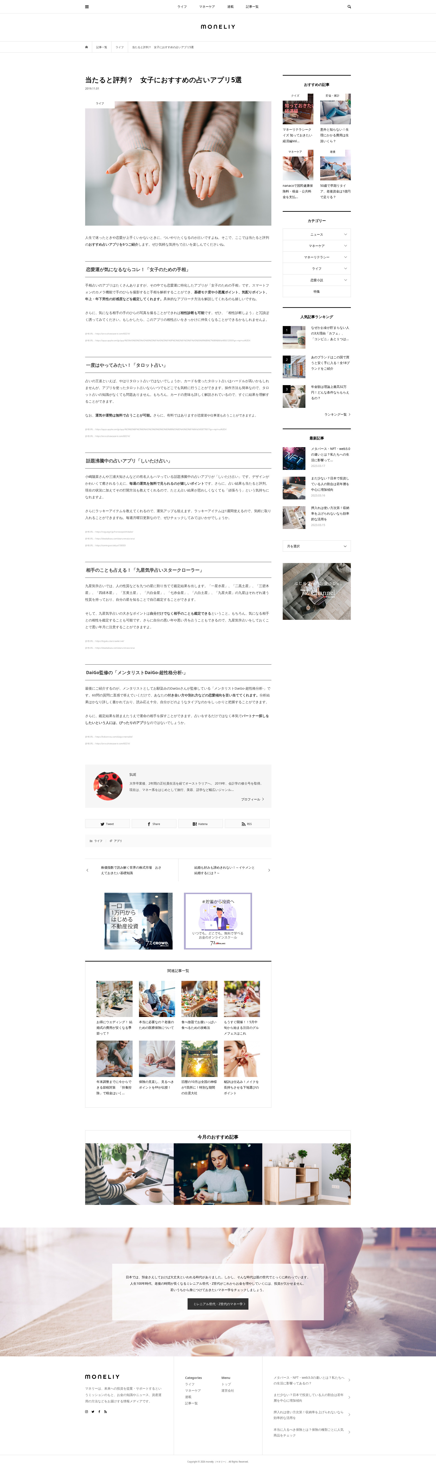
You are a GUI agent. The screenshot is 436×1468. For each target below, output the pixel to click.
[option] (129, 1174)
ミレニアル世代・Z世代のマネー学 (218, 1304)
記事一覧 (252, 6)
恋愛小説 (316, 280)
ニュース (316, 234)
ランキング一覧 (336, 414)
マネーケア (207, 6)
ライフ (182, 6)
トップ (226, 1384)
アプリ (118, 841)
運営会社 (227, 1390)
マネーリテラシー (316, 257)
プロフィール (250, 799)
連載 (230, 6)
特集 (317, 291)
